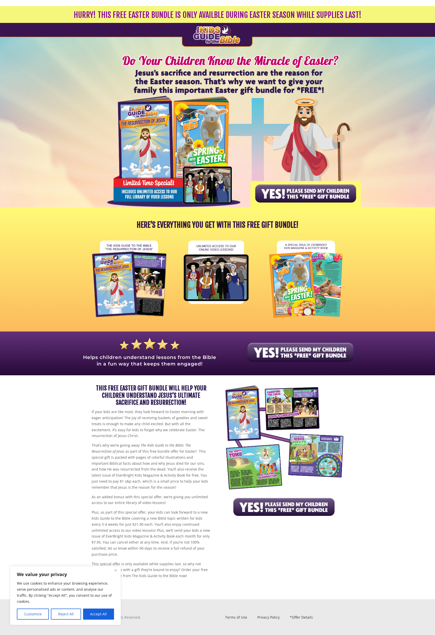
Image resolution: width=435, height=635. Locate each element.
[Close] (116, 570)
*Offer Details (301, 617)
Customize (33, 614)
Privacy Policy (268, 617)
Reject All (66, 614)
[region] (65, 595)
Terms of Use (236, 617)
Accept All (98, 614)
